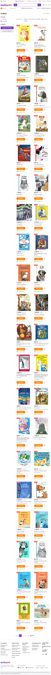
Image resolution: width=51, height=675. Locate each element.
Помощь (48, 1)
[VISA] (41, 667)
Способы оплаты (26, 652)
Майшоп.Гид (13, 8)
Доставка (35, 1)
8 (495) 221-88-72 (20, 1)
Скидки (44, 1)
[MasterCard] (45, 667)
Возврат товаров (15, 655)
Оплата (39, 1)
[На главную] (6, 5)
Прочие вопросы (4, 654)
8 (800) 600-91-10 (45, 643)
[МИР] (37, 667)
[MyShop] (5, 663)
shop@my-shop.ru (45, 650)
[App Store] (21, 667)
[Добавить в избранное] (27, 50)
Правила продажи (16, 651)
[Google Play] (29, 667)
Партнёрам (29, 1)
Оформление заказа (16, 653)
